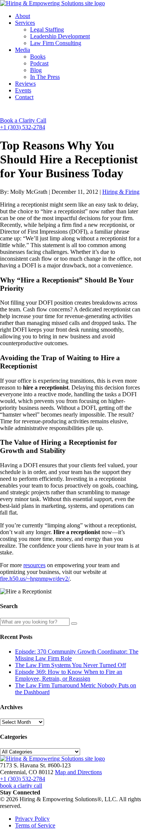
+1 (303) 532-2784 (22, 127)
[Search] (74, 623)
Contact (24, 97)
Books (37, 56)
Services (25, 23)
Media (22, 50)
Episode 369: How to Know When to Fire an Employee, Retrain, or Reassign (68, 675)
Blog (36, 70)
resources (34, 565)
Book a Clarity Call (23, 120)
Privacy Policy (32, 818)
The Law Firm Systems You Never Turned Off (70, 665)
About (22, 16)
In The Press (45, 77)
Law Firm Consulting (55, 43)
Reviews (25, 83)
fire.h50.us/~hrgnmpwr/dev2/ (35, 578)
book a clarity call (21, 785)
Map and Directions (78, 772)
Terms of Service (35, 825)
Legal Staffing (47, 29)
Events (23, 90)
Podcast (39, 63)
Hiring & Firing (120, 192)
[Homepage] (52, 3)
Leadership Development (60, 36)
